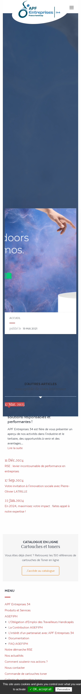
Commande (26, 673)
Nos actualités (14, 655)
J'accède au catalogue (40, 571)
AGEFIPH (11, 616)
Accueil (15, 318)
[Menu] (71, 7)
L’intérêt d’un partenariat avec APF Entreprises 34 (41, 633)
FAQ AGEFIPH (18, 643)
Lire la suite (15, 448)
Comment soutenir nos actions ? (26, 661)
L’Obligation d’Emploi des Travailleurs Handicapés (41, 622)
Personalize (63, 689)
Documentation (18, 638)
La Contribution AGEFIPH (25, 627)
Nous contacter (15, 667)
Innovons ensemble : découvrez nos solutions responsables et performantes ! (38, 417)
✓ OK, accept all (40, 689)
